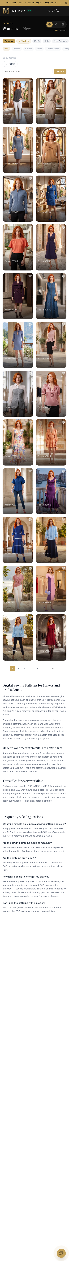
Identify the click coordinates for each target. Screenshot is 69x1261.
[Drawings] (56, 24)
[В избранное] (30, 81)
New (6, 49)
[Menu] (63, 11)
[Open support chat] (61, 1253)
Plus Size (23, 41)
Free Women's (60, 41)
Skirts (39, 49)
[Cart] (57, 11)
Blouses (28, 49)
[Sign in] (48, 11)
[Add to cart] (28, 119)
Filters (12, 64)
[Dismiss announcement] (66, 3)
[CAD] (63, 24)
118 (36, 668)
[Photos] (49, 24)
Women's (8, 41)
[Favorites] (53, 11)
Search (60, 71)
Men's (36, 41)
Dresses (16, 49)
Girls (47, 41)
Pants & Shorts (53, 49)
